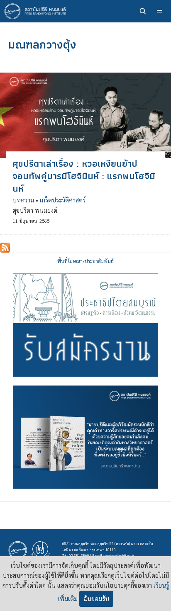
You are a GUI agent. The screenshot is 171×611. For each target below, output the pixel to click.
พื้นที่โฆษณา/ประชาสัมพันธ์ (85, 261)
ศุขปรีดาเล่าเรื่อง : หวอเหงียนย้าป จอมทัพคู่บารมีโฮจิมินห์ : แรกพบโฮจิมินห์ (83, 176)
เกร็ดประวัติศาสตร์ (63, 200)
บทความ (23, 200)
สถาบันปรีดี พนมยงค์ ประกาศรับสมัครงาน (85, 325)
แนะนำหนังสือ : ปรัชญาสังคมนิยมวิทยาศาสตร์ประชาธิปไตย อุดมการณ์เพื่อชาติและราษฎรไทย (85, 437)
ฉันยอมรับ (96, 598)
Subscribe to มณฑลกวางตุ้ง (5, 248)
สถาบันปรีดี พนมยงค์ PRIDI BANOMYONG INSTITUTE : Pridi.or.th (37, 11)
